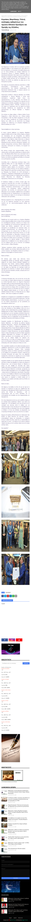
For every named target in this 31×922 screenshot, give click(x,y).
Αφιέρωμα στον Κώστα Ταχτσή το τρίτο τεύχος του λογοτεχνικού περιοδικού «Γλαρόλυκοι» (18, 905)
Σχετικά (15, 917)
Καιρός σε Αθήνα (5, 711)
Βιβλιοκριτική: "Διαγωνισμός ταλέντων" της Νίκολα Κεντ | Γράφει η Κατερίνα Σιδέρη (18, 899)
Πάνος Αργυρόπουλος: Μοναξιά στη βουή (16, 848)
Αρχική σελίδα (4, 15)
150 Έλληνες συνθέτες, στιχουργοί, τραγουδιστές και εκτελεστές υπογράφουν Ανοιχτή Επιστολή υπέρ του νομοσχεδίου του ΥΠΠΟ (19, 799)
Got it (19, 11)
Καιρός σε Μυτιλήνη (5, 722)
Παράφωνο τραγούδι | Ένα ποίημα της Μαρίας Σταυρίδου (17, 824)
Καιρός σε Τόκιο (4, 700)
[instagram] (12, 639)
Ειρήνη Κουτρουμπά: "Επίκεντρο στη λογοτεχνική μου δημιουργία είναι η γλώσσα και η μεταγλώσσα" (18, 805)
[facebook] (4, 639)
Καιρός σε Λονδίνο (5, 668)
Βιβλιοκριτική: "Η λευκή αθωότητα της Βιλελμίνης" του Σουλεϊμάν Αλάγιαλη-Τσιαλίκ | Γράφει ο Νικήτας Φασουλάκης (18, 792)
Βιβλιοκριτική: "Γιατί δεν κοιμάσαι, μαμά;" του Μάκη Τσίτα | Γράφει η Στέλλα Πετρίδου (18, 843)
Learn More (13, 11)
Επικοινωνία (20, 917)
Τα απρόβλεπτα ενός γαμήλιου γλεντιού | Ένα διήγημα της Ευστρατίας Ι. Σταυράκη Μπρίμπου (17, 818)
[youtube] (19, 639)
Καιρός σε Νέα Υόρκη (5, 690)
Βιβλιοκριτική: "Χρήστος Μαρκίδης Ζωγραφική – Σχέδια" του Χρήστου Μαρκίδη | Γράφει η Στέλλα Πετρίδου (18, 812)
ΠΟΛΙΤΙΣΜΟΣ (9, 15)
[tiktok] (26, 639)
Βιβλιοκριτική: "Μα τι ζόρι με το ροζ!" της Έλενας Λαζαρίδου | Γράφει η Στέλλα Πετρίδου (18, 910)
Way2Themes (13, 920)
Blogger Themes (25, 920)
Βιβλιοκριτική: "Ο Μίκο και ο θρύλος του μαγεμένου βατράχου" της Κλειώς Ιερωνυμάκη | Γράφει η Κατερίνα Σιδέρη (18, 831)
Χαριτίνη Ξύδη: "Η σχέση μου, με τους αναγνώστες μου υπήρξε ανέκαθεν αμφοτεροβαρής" (18, 837)
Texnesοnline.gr (5, 30)
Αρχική (10, 917)
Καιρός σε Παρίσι (5, 679)
